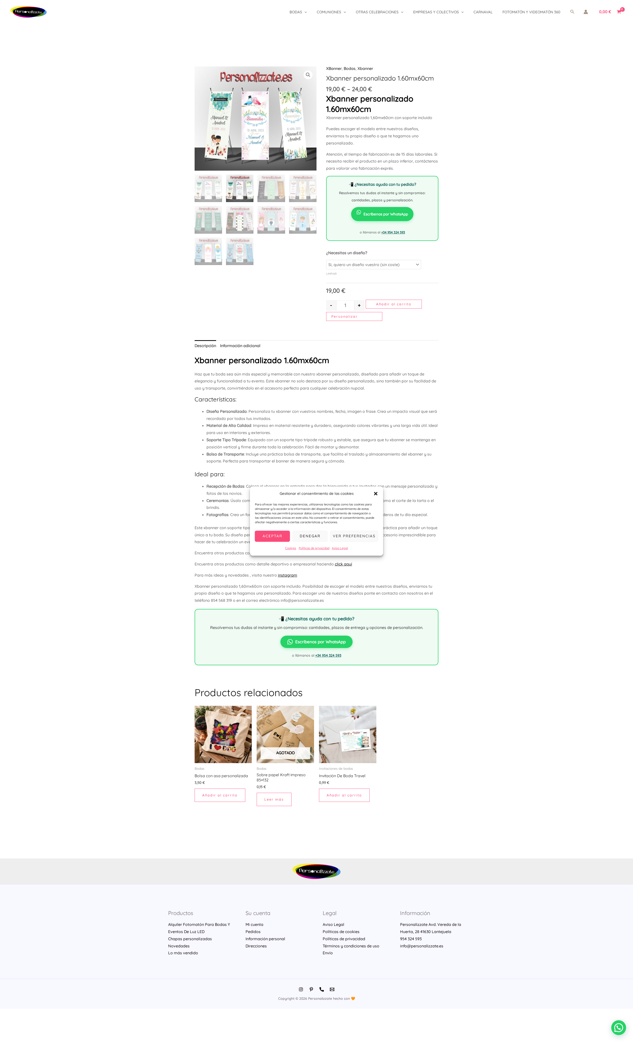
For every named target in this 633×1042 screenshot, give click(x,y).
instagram (287, 575)
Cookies (290, 548)
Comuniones (329, 12)
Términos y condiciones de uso (351, 945)
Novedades (179, 945)
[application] (304, 12)
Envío (328, 952)
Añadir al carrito (393, 304)
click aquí (343, 564)
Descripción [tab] (205, 345)
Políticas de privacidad (314, 548)
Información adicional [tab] (240, 345)
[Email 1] (332, 989)
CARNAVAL (483, 12)
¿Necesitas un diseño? (346, 252)
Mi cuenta (254, 924)
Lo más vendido (183, 952)
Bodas (296, 12)
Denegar (310, 536)
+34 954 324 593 (393, 232)
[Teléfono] (321, 989)
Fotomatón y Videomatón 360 (531, 12)
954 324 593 (411, 938)
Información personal (265, 938)
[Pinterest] (311, 989)
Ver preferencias (354, 536)
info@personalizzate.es (421, 945)
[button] (375, 493)
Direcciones (256, 945)
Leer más (274, 799)
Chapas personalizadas (190, 938)
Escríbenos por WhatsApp (385, 214)
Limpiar (331, 273)
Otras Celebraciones (377, 12)
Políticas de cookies (341, 931)
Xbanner (365, 68)
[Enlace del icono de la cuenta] (586, 12)
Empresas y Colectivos (436, 12)
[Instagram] (301, 989)
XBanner (334, 68)
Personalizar (344, 316)
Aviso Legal (340, 548)
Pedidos (253, 931)
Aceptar (272, 536)
